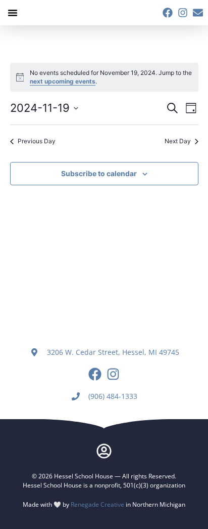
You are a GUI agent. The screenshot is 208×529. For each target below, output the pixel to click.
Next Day (178, 141)
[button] (12, 12)
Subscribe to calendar (99, 173)
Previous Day (37, 141)
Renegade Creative (97, 504)
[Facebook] (168, 13)
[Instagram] (183, 13)
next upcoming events (62, 81)
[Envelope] (198, 13)
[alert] (104, 77)
